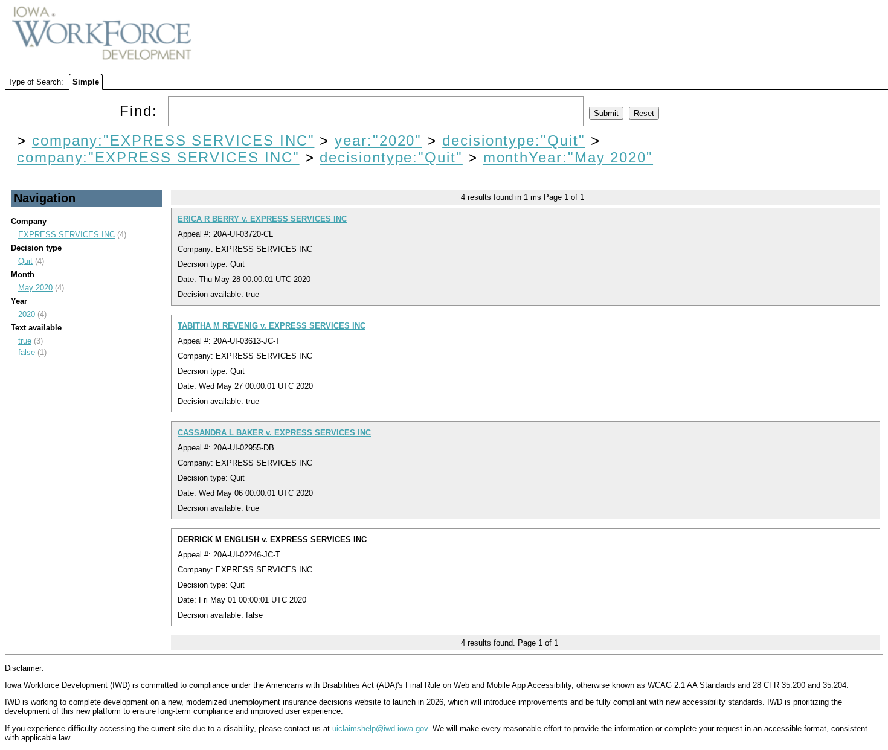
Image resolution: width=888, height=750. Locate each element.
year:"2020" (378, 140)
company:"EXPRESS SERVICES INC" (173, 140)
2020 (26, 314)
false (26, 352)
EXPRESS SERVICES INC (66, 234)
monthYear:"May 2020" (568, 157)
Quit (25, 261)
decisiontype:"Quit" (513, 140)
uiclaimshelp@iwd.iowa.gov (380, 728)
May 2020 (35, 287)
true (24, 340)
